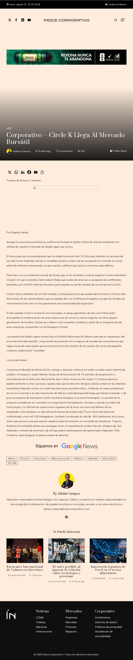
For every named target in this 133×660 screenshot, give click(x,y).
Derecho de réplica (106, 622)
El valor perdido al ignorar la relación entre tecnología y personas (66, 571)
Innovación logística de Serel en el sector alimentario (108, 570)
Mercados (71, 622)
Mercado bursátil (61, 458)
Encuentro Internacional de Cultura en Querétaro (25, 568)
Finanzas (71, 626)
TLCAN (13, 463)
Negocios (71, 631)
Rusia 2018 (109, 458)
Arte (9, 128)
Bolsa (12, 458)
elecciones (41, 458)
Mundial (93, 458)
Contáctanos (102, 617)
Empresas (71, 617)
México (79, 458)
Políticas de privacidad (108, 626)
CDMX (40, 617)
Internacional (44, 631)
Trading (40, 622)
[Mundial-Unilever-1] (66, 56)
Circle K (25, 458)
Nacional (41, 626)
